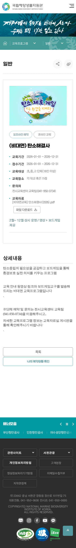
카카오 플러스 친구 (53, 520)
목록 (38, 351)
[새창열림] (25, 540)
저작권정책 (19, 483)
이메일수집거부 (56, 473)
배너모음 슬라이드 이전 (61, 424)
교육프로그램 (20, 43)
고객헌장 (56, 463)
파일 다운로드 (24, 209)
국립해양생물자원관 (22, 7)
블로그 (21, 520)
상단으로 (68, 531)
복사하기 (68, 64)
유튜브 (45, 520)
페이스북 (37, 520)
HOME (5, 43)
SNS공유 (57, 64)
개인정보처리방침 (20, 463)
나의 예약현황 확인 (38, 361)
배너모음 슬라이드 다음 (73, 424)
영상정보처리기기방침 (19, 473)
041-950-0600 (30, 500)
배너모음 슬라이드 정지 (67, 424)
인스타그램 (29, 520)
